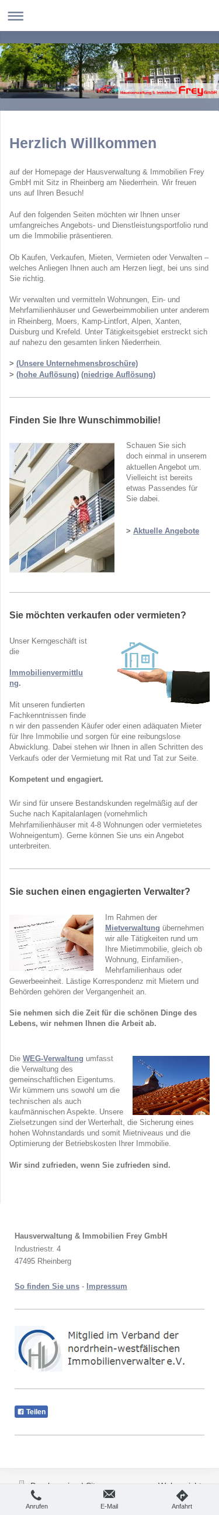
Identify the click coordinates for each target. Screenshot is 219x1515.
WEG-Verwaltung (53, 1058)
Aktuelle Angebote (166, 530)
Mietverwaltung (132, 928)
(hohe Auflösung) (47, 374)
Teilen (35, 1412)
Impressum (106, 1286)
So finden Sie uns (47, 1286)
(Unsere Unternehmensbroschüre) (77, 363)
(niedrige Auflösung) (118, 374)
